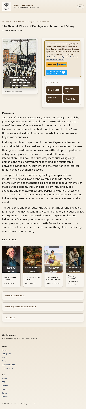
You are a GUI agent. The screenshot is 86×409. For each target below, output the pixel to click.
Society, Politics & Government (38, 22)
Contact (5, 386)
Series (4, 361)
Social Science (19, 22)
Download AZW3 (52, 98)
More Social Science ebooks (15, 295)
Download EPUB (69, 90)
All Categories (7, 22)
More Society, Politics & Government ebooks (20, 306)
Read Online (71, 99)
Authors (5, 357)
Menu (80, 7)
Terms (4, 393)
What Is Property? (72, 277)
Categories (6, 354)
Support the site (8, 365)
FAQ (3, 382)
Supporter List (7, 368)
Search (5, 389)
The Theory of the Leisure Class (53, 278)
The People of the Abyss (32, 278)
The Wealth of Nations (10, 278)
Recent (5, 350)
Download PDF (54, 90)
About (4, 378)
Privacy (5, 396)
